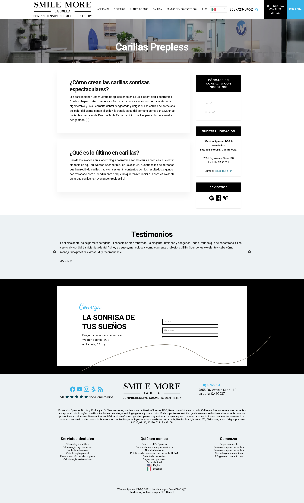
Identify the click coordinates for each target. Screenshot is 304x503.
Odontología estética (77, 444)
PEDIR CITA (295, 9)
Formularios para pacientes (229, 447)
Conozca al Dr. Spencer (154, 444)
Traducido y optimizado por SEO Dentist (152, 492)
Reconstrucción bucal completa (77, 456)
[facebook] (72, 391)
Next (249, 252)
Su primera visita (229, 444)
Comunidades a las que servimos (154, 447)
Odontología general (77, 453)
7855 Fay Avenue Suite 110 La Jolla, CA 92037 (217, 392)
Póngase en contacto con (229, 456)
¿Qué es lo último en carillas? (104, 152)
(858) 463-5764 (223, 170)
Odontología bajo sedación (77, 447)
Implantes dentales (77, 450)
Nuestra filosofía (154, 450)
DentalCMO (175, 489)
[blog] (100, 391)
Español (157, 468)
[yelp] (93, 391)
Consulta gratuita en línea (229, 453)
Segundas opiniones (154, 459)
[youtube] (79, 391)
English (157, 465)
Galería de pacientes (154, 456)
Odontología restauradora (77, 459)
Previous (54, 252)
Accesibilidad (154, 462)
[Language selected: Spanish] (218, 9)
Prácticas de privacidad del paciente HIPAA (154, 453)
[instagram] (86, 391)
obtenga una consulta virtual (275, 9)
